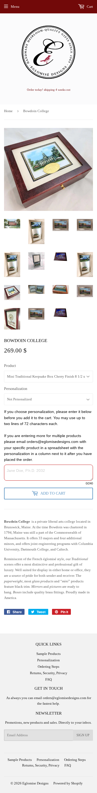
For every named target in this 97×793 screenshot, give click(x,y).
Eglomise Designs (35, 783)
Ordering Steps (48, 667)
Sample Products (48, 654)
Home (8, 111)
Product (10, 366)
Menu (15, 7)
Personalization (15, 389)
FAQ (48, 679)
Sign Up (83, 735)
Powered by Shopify (68, 783)
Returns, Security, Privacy (48, 673)
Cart (89, 7)
